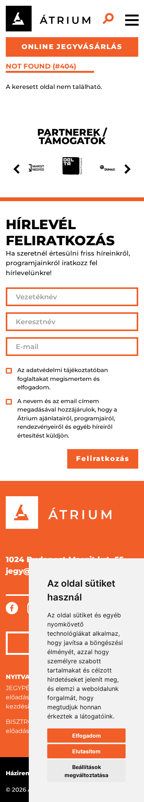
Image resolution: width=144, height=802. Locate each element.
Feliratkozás (102, 458)
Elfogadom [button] (86, 735)
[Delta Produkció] (72, 167)
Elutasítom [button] (86, 751)
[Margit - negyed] (31, 167)
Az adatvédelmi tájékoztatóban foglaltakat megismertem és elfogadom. (62, 378)
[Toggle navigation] (132, 19)
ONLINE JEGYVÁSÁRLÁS (72, 47)
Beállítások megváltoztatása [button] (86, 771)
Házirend (19, 773)
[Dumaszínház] (113, 167)
